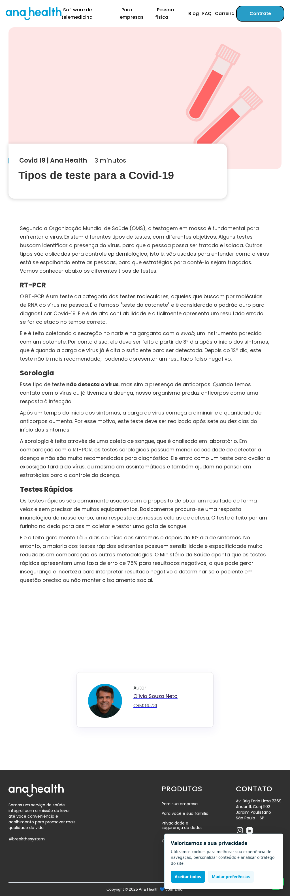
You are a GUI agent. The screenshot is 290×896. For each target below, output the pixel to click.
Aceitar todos (188, 876)
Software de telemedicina (77, 13)
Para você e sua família (185, 813)
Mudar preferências (231, 876)
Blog (193, 13)
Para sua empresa (180, 804)
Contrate (260, 13)
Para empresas (132, 13)
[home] (33, 13)
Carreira (224, 13)
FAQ (207, 13)
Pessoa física (164, 13)
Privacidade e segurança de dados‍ (182, 825)
